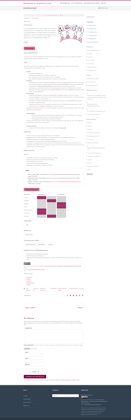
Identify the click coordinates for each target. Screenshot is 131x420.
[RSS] (79, 295)
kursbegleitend (92, 70)
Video (90, 159)
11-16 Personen (92, 32)
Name (26, 352)
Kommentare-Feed (27, 402)
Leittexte (28, 284)
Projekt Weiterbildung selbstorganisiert (36, 269)
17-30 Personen (92, 35)
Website (27, 364)
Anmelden (25, 395)
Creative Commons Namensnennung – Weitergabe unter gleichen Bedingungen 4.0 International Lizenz (94, 401)
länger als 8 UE (35, 289)
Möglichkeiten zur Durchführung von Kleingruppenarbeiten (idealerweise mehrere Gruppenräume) (96, 97)
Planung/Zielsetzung (73, 288)
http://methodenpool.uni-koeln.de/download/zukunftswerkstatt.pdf (62, 174)
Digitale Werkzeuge (76, 3)
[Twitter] (70, 295)
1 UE (90, 53)
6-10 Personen (92, 28)
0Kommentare (36, 18)
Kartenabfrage (66, 84)
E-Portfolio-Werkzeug (93, 142)
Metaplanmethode (48, 86)
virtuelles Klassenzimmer (94, 132)
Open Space (29, 277)
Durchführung (54, 288)
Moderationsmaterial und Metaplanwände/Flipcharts (93, 105)
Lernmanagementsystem (94, 136)
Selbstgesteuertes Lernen (92, 3)
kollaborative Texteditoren (43, 289)
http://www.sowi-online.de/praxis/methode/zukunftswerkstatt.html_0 (61, 178)
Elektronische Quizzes (93, 166)
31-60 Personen (92, 38)
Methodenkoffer (65, 3)
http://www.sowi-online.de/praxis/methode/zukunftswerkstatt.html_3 (66, 181)
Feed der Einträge (27, 399)
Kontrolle (81, 288)
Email (26, 358)
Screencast (91, 139)
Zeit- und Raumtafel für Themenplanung (96, 111)
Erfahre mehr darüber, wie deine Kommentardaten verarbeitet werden (65, 380)
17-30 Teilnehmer (28, 289)
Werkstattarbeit (63, 128)
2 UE (90, 57)
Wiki (90, 122)
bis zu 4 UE (91, 60)
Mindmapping (41, 86)
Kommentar (28, 328)
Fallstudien (29, 281)
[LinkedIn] (76, 295)
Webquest (81, 307)
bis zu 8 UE (91, 63)
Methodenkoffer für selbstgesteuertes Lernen (37, 3)
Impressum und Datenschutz (87, 395)
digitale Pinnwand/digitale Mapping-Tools (96, 148)
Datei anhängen (53, 345)
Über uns (103, 3)
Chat (90, 163)
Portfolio (28, 279)
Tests (90, 169)
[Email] (82, 295)
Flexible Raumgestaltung (94, 114)
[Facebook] (67, 295)
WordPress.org (26, 405)
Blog (90, 126)
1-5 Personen (91, 25)
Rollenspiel (42, 106)
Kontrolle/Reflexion (93, 85)
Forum (90, 129)
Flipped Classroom (31, 282)
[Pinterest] (73, 295)
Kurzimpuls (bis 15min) (93, 50)
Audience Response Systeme (62, 289)
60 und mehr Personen (93, 42)
